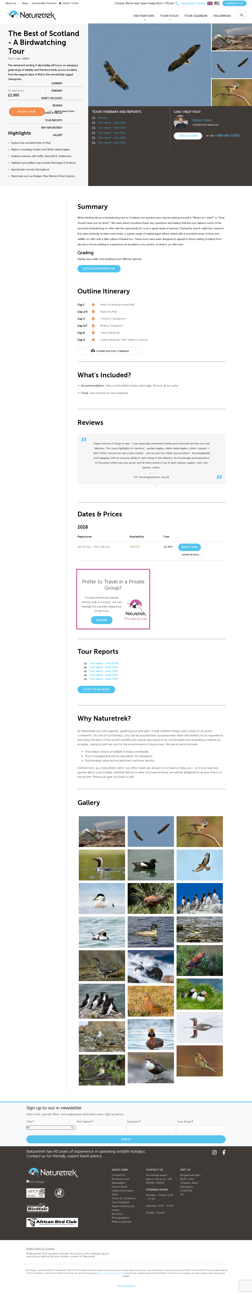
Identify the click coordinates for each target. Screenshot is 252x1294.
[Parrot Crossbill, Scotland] (200, 960)
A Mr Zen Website (126, 1286)
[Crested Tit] (200, 831)
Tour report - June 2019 (111, 142)
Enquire (101, 620)
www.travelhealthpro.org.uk (110, 1273)
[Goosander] (151, 932)
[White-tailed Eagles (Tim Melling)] (151, 831)
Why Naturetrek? (51, 127)
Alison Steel (202, 120)
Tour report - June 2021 (111, 137)
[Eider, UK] (102, 898)
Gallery (57, 135)
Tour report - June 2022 (111, 132)
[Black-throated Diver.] (102, 865)
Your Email (185, 1121)
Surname (134, 1121)
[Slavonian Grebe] (151, 1034)
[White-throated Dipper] (151, 1067)
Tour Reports (53, 120)
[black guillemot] (151, 864)
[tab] (210, 3)
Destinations (144, 16)
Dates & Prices (53, 113)
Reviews (57, 105)
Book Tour (190, 547)
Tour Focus (169, 16)
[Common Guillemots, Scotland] (200, 898)
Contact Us (234, 3)
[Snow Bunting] (102, 1036)
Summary (56, 83)
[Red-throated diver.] (200, 1027)
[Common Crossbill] (151, 898)
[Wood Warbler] (102, 1070)
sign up (126, 1139)
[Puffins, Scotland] (200, 994)
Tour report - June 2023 (112, 127)
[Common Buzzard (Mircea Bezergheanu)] (200, 865)
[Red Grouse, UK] (151, 1001)
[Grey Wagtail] (200, 929)
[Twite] (200, 1060)
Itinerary (102, 117)
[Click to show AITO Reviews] (35, 1181)
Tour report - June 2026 (112, 122)
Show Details (190, 554)
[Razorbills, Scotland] (102, 1001)
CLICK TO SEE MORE (96, 689)
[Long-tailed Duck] (102, 932)
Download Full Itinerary (110, 350)
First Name (85, 1121)
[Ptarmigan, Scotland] (102, 831)
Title (30, 1121)
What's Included (51, 98)
